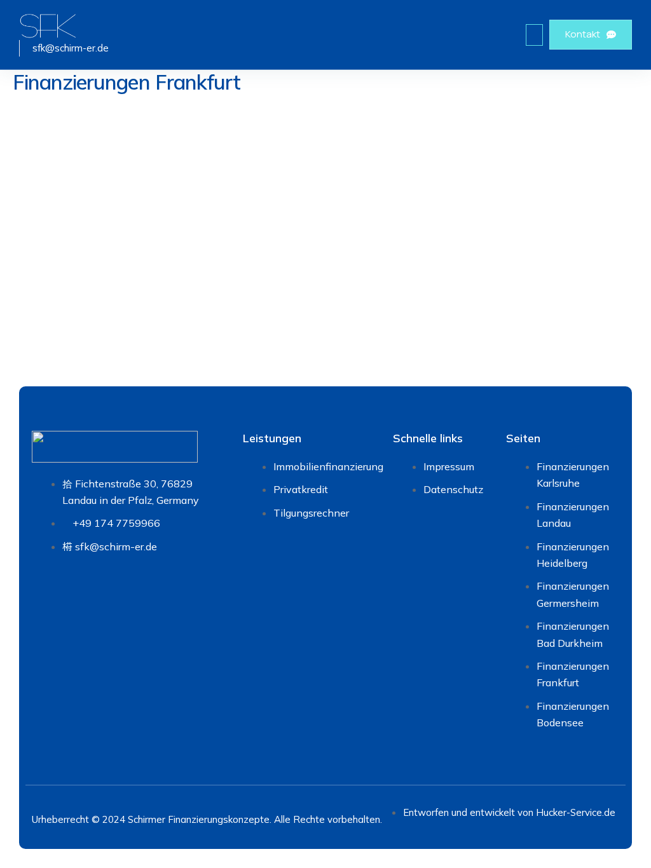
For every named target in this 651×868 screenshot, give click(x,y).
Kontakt (582, 34)
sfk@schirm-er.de (70, 48)
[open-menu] (534, 35)
